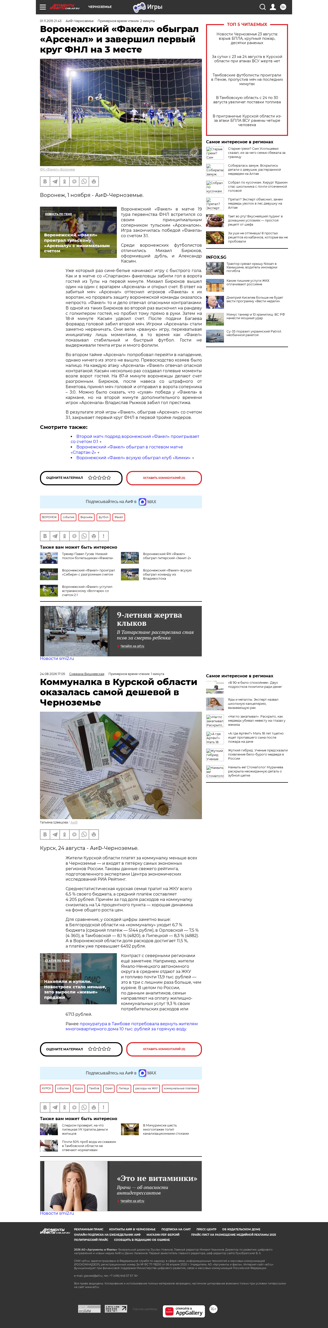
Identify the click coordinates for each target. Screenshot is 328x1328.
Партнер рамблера (145, 1309)
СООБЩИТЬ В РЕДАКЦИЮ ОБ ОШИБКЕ (142, 1240)
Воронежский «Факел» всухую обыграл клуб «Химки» (133, 457)
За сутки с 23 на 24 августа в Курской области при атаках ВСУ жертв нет (247, 59)
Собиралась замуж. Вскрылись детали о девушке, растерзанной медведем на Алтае (254, 170)
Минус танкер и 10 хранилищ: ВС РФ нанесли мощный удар (256, 316)
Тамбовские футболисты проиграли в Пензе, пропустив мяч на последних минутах (247, 79)
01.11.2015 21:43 (50, 21)
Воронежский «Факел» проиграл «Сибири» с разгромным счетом (88, 572)
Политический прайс (91, 1240)
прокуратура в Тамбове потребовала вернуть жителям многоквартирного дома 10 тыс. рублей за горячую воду (132, 1026)
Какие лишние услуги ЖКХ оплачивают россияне (248, 282)
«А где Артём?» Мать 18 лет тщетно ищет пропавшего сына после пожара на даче (256, 737)
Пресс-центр (206, 1229)
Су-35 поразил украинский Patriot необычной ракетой (254, 333)
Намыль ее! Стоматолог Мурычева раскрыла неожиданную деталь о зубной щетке (255, 771)
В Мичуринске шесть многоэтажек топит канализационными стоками (166, 1129)
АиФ (74, 822)
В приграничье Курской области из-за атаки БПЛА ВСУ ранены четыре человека (247, 120)
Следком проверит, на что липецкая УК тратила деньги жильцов (85, 1129)
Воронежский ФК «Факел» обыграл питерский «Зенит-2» (167, 556)
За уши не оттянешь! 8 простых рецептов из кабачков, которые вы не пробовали (258, 237)
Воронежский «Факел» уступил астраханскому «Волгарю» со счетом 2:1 (87, 591)
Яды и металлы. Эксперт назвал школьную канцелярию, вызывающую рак (253, 704)
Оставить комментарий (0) (164, 478)
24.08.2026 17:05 (52, 674)
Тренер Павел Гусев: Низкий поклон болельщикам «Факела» (87, 556)
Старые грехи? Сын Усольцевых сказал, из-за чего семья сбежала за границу (256, 153)
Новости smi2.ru (57, 658)
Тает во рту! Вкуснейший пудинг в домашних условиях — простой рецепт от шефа (255, 220)
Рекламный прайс (88, 1229)
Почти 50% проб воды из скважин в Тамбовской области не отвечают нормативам (89, 1146)
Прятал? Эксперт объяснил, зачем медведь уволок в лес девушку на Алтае (255, 203)
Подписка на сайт (176, 1229)
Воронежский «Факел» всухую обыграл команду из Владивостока (167, 574)
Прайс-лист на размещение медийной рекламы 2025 (233, 1234)
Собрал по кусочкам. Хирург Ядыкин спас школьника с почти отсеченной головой (258, 186)
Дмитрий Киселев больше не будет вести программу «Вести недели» (255, 299)
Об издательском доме (241, 1229)
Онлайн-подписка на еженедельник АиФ (107, 1234)
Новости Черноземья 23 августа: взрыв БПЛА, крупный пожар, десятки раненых (247, 38)
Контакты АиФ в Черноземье (132, 1229)
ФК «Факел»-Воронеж (57, 169)
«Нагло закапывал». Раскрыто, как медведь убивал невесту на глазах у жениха (256, 721)
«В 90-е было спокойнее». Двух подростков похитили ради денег (255, 685)
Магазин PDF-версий (163, 1234)
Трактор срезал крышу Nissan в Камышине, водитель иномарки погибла (252, 267)
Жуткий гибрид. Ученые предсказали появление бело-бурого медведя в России (258, 754)
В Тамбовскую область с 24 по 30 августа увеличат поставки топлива (247, 100)
